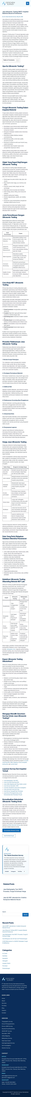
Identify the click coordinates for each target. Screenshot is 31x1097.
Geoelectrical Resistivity (8, 1028)
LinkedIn (7, 871)
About (3, 1000)
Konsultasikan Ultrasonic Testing (11, 830)
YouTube (20, 871)
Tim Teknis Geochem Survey (13, 855)
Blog (3, 1008)
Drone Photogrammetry (8, 1024)
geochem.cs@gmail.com (8, 1077)
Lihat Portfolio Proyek (9, 835)
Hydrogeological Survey (8, 1043)
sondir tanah (14, 764)
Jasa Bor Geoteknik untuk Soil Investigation (15, 787)
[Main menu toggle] (27, 3)
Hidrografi (4, 961)
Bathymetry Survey (7, 1038)
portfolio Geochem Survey (13, 825)
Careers (4, 1010)
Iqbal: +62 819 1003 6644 (8, 1082)
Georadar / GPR (6, 1033)
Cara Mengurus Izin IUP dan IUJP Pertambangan (14, 938)
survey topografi (22, 762)
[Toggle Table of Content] (17, 60)
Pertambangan (6, 968)
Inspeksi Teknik (6, 963)
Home (3, 998)
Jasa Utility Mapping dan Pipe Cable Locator (15, 784)
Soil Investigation (6, 1045)
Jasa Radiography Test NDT (11, 780)
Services (4, 1003)
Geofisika (4, 956)
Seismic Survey (6, 1048)
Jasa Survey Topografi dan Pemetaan (13, 791)
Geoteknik (5, 958)
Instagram (13, 871)
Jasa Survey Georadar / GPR (11, 786)
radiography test (11, 649)
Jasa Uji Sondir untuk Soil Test (11, 789)
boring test (5, 764)
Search (4, 911)
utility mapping (14, 762)
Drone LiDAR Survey (7, 1026)
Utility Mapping (6, 1036)
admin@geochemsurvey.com (9, 1075)
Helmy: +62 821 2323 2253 (9, 1084)
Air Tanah (4, 953)
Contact (4, 1013)
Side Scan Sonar (6, 1040)
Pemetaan (5, 966)
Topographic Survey (7, 1021)
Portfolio (4, 1005)
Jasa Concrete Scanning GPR (11, 782)
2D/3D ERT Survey (7, 1031)
